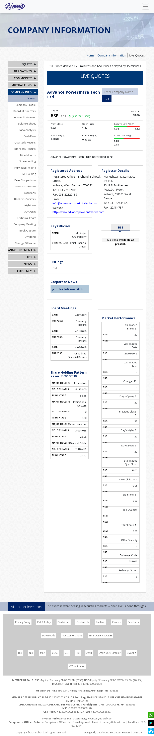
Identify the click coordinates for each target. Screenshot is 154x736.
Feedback (133, 622)
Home (90, 55)
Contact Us (82, 622)
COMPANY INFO (21, 92)
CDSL (55, 653)
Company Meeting (25, 224)
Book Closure (27, 230)
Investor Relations (72, 635)
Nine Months (28, 155)
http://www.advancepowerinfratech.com (78, 212)
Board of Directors (24, 111)
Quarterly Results (25, 142)
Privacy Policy (22, 622)
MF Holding (29, 174)
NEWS (28, 264)
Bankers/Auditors (25, 199)
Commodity (23, 78)
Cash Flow (29, 136)
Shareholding (27, 161)
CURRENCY (24, 271)
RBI (78, 653)
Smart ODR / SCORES (100, 635)
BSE (120, 227)
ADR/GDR (30, 211)
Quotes (31, 98)
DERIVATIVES (23, 71)
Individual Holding (25, 167)
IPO (29, 257)
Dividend (30, 236)
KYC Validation (77, 666)
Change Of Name (25, 243)
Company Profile (25, 105)
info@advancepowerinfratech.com (75, 203)
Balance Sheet (27, 123)
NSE (31, 653)
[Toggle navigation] (145, 6)
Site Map (100, 622)
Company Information (111, 55)
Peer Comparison (25, 180)
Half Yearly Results (24, 148)
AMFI (89, 653)
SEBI (67, 653)
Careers (116, 622)
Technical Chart (26, 218)
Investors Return (25, 186)
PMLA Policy (44, 622)
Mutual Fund (21, 85)
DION (139, 732)
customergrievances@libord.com (93, 718)
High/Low (30, 205)
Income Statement (25, 117)
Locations (30, 193)
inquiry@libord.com (114, 722)
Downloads (48, 635)
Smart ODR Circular (110, 653)
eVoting (131, 653)
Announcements (21, 250)
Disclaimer (64, 622)
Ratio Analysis (27, 130)
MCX (42, 653)
